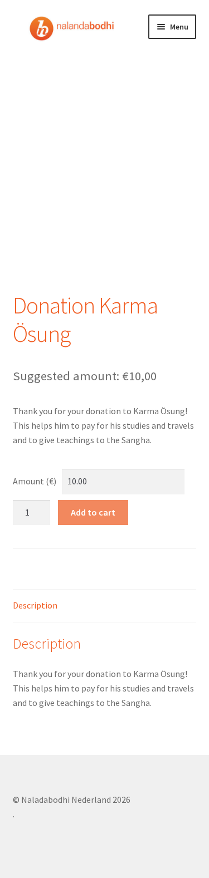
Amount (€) (34, 481)
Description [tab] (35, 605)
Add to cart (93, 512)
